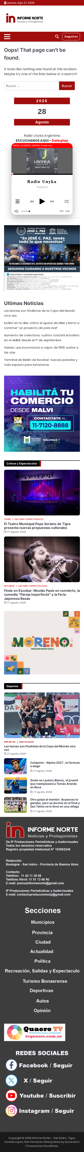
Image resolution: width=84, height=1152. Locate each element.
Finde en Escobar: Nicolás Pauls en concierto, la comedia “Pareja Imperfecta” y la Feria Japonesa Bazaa (42, 594)
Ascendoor (72, 1142)
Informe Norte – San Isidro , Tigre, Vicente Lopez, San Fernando (40, 1140)
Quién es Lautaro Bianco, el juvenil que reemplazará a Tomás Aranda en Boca (54, 783)
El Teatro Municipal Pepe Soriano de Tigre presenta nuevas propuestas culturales (37, 526)
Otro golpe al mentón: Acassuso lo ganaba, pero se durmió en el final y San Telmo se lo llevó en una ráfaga (55, 803)
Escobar (9, 586)
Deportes (9, 742)
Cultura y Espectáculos (28, 519)
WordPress (50, 1146)
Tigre (7, 519)
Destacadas (26, 742)
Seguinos (71, 36)
